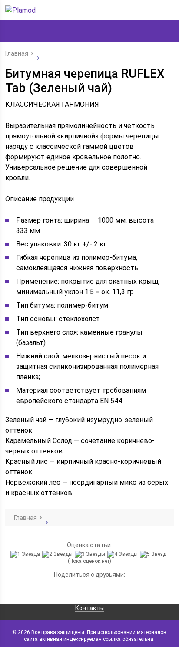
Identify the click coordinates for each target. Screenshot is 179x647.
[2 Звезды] (58, 554)
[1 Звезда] (26, 554)
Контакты (89, 607)
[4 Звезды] (123, 554)
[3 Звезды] (91, 554)
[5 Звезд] (154, 554)
